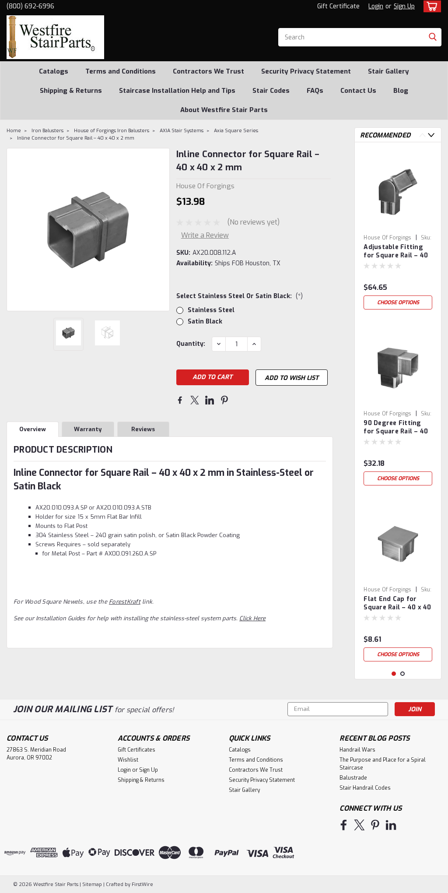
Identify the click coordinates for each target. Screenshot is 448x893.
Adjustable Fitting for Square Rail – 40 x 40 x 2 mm (396, 251)
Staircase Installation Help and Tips (177, 90)
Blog (400, 90)
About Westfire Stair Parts (224, 109)
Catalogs (53, 71)
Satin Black (205, 321)
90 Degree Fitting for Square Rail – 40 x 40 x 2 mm (396, 427)
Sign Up (404, 6)
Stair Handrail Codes (365, 787)
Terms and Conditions (120, 71)
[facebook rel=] (343, 824)
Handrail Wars (357, 749)
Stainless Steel (211, 310)
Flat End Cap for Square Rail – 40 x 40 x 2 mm (397, 603)
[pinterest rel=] (375, 824)
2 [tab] (402, 674)
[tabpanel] (398, 231)
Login (375, 6)
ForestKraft (124, 601)
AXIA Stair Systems (181, 130)
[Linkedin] (209, 400)
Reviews (143, 429)
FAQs (315, 90)
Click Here (252, 618)
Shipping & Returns (71, 90)
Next (162, 229)
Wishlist (128, 759)
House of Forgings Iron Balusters (111, 130)
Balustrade (353, 777)
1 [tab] (394, 674)
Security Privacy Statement (306, 71)
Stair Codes (271, 90)
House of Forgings (387, 237)
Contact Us (358, 90)
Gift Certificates (136, 749)
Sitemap (92, 884)
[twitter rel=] (359, 824)
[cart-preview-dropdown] (430, 6)
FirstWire (141, 884)
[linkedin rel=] (390, 824)
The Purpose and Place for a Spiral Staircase (383, 763)
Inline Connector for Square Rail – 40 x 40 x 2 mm (75, 138)
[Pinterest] (224, 400)
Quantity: (190, 344)
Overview (32, 429)
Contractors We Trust (208, 71)
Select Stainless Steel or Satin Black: (239, 296)
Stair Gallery (388, 71)
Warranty (88, 429)
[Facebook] (179, 400)
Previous (14, 229)
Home (14, 130)
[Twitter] (194, 400)
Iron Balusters (47, 130)
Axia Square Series (236, 130)
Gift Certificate (338, 6)
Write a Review (205, 235)
